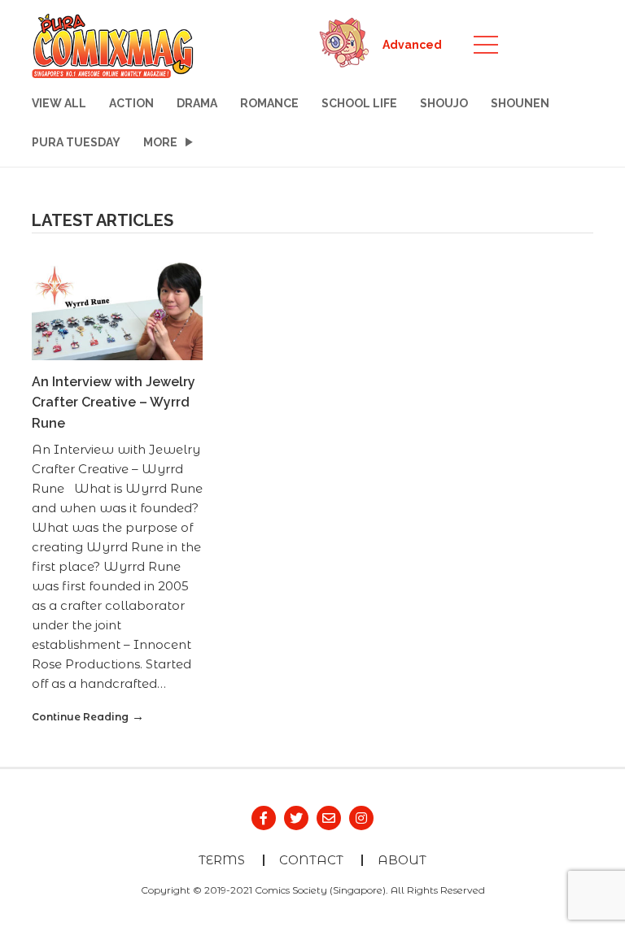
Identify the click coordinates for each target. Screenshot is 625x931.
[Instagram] (361, 818)
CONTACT (311, 860)
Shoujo (444, 103)
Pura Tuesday (76, 142)
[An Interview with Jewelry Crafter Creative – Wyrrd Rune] (117, 309)
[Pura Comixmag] (113, 44)
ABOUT (402, 860)
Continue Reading (80, 717)
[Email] (329, 818)
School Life (359, 103)
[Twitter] (296, 818)
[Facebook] (263, 818)
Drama (197, 103)
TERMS (222, 860)
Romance (269, 103)
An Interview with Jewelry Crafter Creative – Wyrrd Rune (113, 402)
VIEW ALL (59, 103)
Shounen (520, 103)
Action (131, 103)
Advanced (412, 44)
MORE (160, 142)
